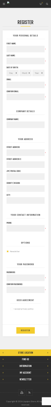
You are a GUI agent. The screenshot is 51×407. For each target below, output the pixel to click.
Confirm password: (15, 284)
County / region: (13, 183)
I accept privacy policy (24, 309)
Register (25, 330)
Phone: (9, 223)
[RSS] (29, 392)
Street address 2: (14, 159)
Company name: (13, 119)
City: (9, 195)
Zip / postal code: (14, 171)
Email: (9, 79)
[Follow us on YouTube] (22, 392)
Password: (11, 272)
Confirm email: (13, 91)
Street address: (13, 147)
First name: (11, 43)
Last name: (11, 55)
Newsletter (15, 251)
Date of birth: (13, 67)
